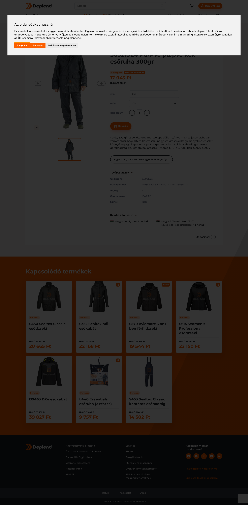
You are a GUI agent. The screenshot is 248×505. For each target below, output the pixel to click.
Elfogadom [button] (22, 45)
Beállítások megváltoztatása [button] (62, 45)
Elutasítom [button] (38, 45)
